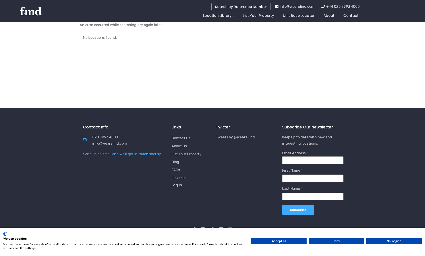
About (328, 15)
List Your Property (258, 15)
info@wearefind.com (297, 6)
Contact (351, 15)
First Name (291, 170)
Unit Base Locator (299, 15)
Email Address (294, 153)
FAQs (176, 170)
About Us (179, 146)
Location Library (217, 15)
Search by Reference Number (241, 6)
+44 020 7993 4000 (343, 6)
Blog (175, 162)
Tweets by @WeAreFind (235, 137)
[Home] (31, 9)
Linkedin (179, 178)
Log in (177, 185)
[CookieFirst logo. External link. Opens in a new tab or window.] (5, 234)
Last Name (291, 188)
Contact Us (181, 138)
